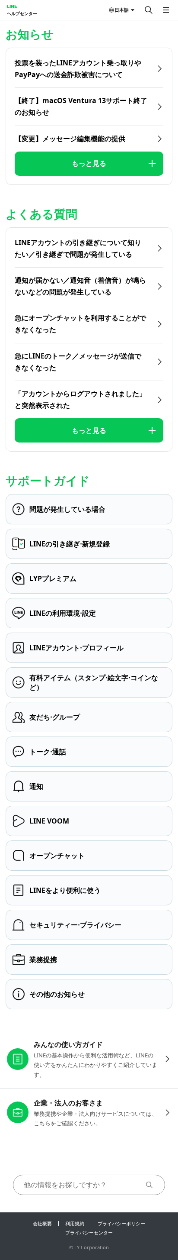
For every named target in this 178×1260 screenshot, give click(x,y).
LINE (12, 6)
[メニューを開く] (166, 10)
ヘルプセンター (22, 13)
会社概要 (42, 1223)
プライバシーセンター (89, 1232)
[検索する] (148, 10)
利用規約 (74, 1223)
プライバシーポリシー (121, 1223)
